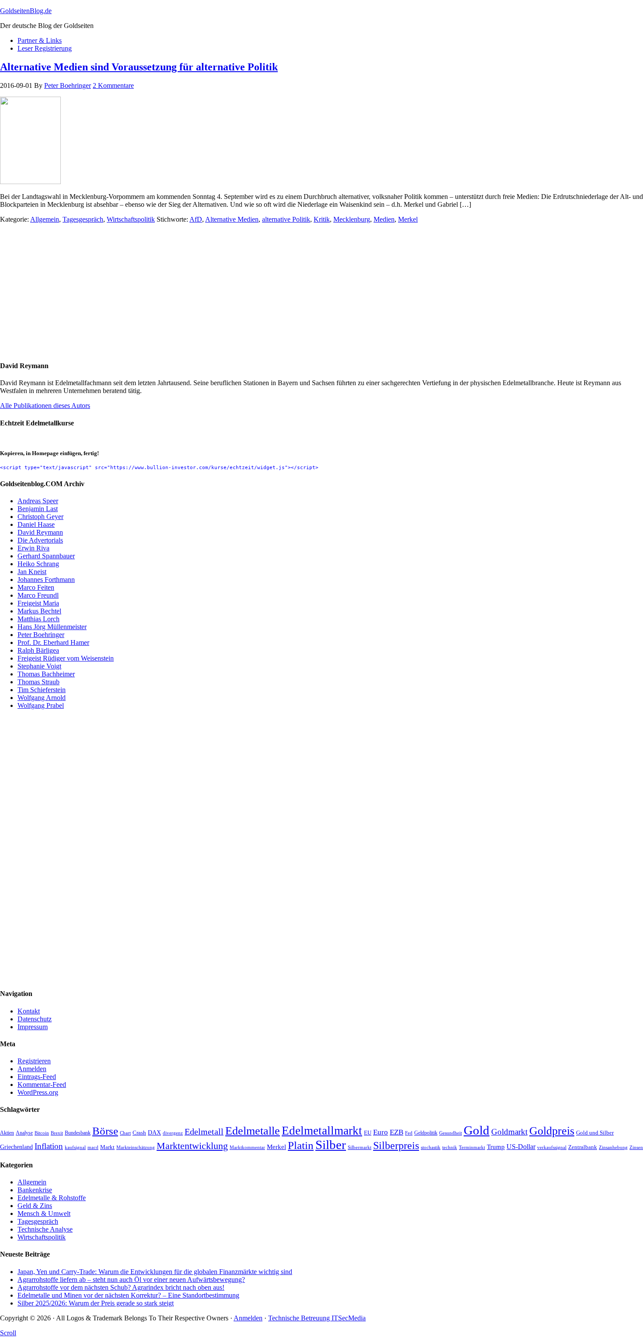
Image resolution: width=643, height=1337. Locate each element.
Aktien (7, 1133)
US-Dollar (521, 1146)
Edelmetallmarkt (322, 1130)
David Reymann (40, 532)
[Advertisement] (262, 291)
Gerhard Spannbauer (46, 556)
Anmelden (31, 1068)
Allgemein (44, 219)
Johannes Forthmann (46, 579)
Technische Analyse (45, 1229)
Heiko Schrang (38, 564)
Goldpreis (551, 1130)
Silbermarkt (359, 1147)
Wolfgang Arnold (41, 697)
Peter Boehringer (40, 634)
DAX (154, 1132)
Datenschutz (34, 1019)
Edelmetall (204, 1131)
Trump (496, 1146)
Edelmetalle (252, 1131)
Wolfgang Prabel (40, 705)
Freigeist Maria (38, 603)
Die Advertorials (40, 540)
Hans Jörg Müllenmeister (52, 626)
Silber (330, 1145)
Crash (139, 1133)
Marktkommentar (247, 1147)
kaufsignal (75, 1147)
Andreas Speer (37, 501)
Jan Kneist (31, 571)
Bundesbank (78, 1133)
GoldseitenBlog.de (26, 10)
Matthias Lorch (38, 619)
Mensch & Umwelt (43, 1213)
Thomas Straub (38, 682)
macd (92, 1147)
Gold (476, 1130)
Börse (105, 1131)
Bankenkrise (34, 1190)
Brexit (57, 1133)
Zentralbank (582, 1147)
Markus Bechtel (39, 611)
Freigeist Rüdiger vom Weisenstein (65, 658)
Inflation (49, 1146)
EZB (396, 1132)
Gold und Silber (595, 1133)
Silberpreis (396, 1145)
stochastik (430, 1147)
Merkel (408, 219)
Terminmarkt (472, 1147)
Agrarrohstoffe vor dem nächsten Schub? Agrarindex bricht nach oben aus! (120, 1287)
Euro (380, 1132)
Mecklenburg (351, 219)
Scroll (8, 1333)
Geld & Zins (34, 1205)
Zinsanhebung (613, 1147)
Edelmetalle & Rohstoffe (51, 1197)
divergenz (173, 1133)
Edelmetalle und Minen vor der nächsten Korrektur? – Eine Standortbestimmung (128, 1295)
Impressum (32, 1027)
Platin (301, 1145)
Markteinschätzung (135, 1147)
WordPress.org (37, 1092)
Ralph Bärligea (38, 650)
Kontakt (28, 1011)
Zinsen (636, 1147)
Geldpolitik (425, 1133)
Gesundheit (450, 1132)
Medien (384, 219)
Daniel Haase (36, 524)
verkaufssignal (551, 1147)
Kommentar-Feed (41, 1084)
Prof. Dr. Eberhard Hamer (53, 642)
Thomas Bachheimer (46, 674)
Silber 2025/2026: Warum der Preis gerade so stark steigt (95, 1303)
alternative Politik (286, 219)
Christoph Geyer (40, 516)
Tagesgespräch (83, 219)
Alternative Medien (232, 219)
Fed (408, 1132)
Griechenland (16, 1147)
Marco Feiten (35, 587)
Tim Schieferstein (41, 689)
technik (449, 1147)
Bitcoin (42, 1132)
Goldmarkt (509, 1131)
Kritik (322, 219)
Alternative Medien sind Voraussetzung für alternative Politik (139, 67)
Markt (107, 1147)
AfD (195, 219)
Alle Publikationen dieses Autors (45, 405)
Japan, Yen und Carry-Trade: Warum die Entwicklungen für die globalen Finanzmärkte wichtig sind (154, 1271)
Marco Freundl (38, 595)
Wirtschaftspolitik (131, 219)
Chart (125, 1133)
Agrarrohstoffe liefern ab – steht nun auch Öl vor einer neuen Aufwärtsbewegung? (131, 1279)
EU (367, 1133)
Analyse (24, 1133)
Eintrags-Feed (36, 1076)
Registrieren (34, 1061)
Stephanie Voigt (39, 666)
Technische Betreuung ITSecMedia (317, 1318)
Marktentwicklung (192, 1146)
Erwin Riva (33, 548)
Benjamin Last (37, 508)
